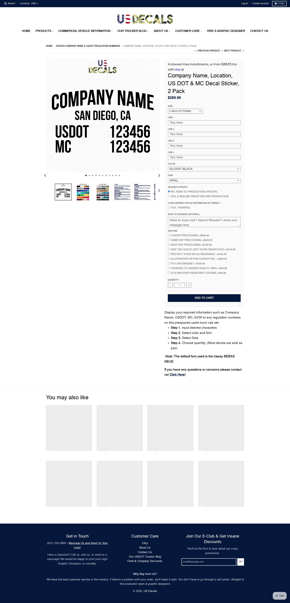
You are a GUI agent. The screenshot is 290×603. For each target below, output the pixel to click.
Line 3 (171, 141)
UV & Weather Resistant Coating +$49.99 (198, 273)
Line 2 (171, 129)
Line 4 (171, 152)
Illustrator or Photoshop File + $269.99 (199, 259)
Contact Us (145, 552)
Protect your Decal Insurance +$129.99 (198, 254)
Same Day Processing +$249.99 (191, 240)
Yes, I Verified (180, 207)
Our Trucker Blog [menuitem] (132, 31)
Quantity (173, 280)
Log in (244, 3)
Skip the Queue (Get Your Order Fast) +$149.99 (203, 249)
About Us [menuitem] (161, 31)
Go (240, 562)
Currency (25, 3)
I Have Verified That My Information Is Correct (194, 203)
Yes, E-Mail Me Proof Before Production (200, 196)
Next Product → (234, 51)
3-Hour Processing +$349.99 (190, 235)
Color (171, 164)
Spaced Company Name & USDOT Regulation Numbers (88, 46)
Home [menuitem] (26, 31)
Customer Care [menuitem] (187, 31)
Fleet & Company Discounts (144, 561)
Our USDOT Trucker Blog (145, 556)
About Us (145, 547)
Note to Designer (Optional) (184, 214)
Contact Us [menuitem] (259, 31)
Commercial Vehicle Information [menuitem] (84, 31)
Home (49, 46)
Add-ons (172, 231)
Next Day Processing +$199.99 (191, 245)
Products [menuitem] (43, 31)
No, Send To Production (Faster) (194, 192)
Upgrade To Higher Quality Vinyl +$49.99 (199, 268)
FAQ (145, 543)
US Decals (150, 591)
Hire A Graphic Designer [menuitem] (226, 31)
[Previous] (45, 175)
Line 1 (171, 118)
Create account (260, 3)
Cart (281, 3)
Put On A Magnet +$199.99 (188, 263)
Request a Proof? (178, 187)
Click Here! (177, 374)
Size (170, 106)
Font (170, 176)
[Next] (159, 175)
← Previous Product (207, 51)
